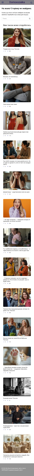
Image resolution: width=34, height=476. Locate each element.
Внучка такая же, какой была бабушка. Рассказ (15, 339)
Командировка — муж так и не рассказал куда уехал (16, 426)
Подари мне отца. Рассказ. (11, 49)
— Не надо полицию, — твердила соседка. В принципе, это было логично (16, 220)
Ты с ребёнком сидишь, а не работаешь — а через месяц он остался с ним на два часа (16, 249)
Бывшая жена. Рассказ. (10, 398)
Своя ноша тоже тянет (10, 104)
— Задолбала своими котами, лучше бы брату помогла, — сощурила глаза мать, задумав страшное (15, 369)
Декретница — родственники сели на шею (16, 192)
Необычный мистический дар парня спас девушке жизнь (15, 132)
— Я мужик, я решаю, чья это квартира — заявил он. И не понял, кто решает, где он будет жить (16, 279)
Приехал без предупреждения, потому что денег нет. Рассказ (16, 309)
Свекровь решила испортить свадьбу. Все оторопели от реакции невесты (16, 455)
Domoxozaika (17, 2)
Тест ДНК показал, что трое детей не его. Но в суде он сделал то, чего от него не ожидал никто (16, 162)
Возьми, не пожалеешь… (10, 76)
